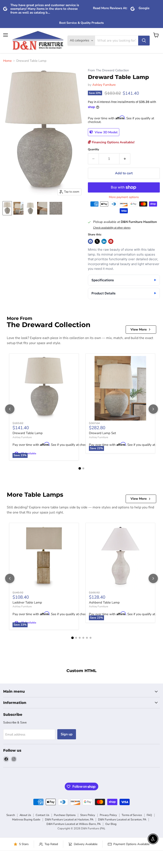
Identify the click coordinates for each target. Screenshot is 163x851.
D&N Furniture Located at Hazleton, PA (69, 819)
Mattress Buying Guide (26, 819)
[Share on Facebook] (90, 241)
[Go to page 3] (80, 638)
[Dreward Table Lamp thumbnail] (7, 208)
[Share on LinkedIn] (104, 241)
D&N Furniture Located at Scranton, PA (122, 819)
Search (10, 815)
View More (139, 329)
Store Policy (87, 815)
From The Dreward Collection (108, 70)
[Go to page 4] (83, 638)
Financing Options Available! (113, 142)
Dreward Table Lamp (28, 433)
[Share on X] (97, 241)
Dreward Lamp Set (102, 433)
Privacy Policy (108, 815)
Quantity (93, 149)
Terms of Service (132, 815)
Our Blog (111, 824)
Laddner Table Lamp (27, 602)
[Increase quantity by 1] (124, 158)
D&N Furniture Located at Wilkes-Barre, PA (73, 824)
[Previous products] (9, 409)
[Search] (144, 40)
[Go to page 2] (83, 468)
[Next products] (153, 409)
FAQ (149, 815)
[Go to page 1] (80, 468)
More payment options (124, 197)
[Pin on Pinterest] (110, 241)
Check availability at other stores (112, 227)
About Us (25, 815)
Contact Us (42, 815)
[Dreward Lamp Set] (120, 388)
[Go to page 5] (87, 638)
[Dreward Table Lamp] (44, 388)
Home (7, 61)
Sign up (67, 734)
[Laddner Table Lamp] (44, 557)
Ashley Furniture (104, 85)
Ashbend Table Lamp (104, 602)
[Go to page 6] (90, 638)
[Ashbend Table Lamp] (120, 557)
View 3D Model (106, 132)
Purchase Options (65, 815)
